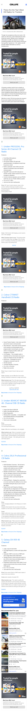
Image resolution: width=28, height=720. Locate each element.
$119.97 (3, 528)
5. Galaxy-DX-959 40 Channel (10, 540)
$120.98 (3, 441)
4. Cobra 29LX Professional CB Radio (13, 456)
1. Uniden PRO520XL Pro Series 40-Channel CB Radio (12, 149)
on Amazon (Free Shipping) (14, 286)
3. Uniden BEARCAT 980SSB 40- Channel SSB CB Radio (13, 401)
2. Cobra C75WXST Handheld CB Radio (10, 296)
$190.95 (3, 589)
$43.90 (14, 245)
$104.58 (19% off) (14, 389)
